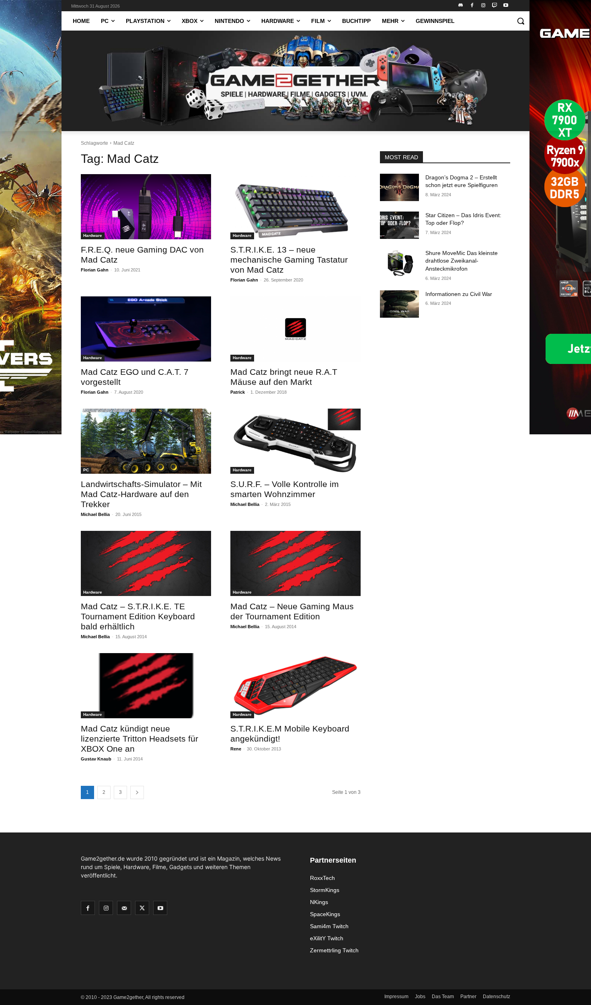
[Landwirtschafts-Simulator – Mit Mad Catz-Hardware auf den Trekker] (146, 441)
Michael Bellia (95, 514)
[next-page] (137, 792)
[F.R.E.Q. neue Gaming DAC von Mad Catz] (146, 206)
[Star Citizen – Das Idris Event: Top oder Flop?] (399, 225)
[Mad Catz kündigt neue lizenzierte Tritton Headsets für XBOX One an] (146, 685)
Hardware (92, 235)
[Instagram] (483, 5)
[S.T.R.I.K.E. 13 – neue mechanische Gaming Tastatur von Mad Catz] (295, 206)
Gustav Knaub (96, 758)
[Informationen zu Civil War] (399, 304)
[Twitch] (494, 5)
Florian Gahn (95, 269)
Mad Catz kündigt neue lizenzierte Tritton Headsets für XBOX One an (139, 738)
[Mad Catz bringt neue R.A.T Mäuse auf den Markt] (295, 329)
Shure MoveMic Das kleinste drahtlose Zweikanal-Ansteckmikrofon (461, 261)
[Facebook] (472, 5)
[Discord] (461, 5)
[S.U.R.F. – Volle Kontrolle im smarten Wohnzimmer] (295, 441)
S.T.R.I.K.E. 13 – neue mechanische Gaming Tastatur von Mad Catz (289, 259)
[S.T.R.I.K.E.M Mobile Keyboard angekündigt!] (295, 685)
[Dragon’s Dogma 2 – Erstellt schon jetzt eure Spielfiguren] (399, 187)
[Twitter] (142, 908)
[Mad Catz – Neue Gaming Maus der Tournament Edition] (295, 563)
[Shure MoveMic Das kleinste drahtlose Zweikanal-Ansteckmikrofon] (399, 263)
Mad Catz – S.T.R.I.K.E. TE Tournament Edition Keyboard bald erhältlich (138, 616)
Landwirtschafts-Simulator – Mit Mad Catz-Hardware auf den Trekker (141, 494)
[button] (520, 21)
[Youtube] (505, 5)
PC (86, 470)
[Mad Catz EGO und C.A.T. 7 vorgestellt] (146, 329)
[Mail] (124, 908)
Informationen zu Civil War (458, 294)
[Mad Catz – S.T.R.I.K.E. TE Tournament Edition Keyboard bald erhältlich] (146, 563)
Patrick (237, 392)
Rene (235, 748)
